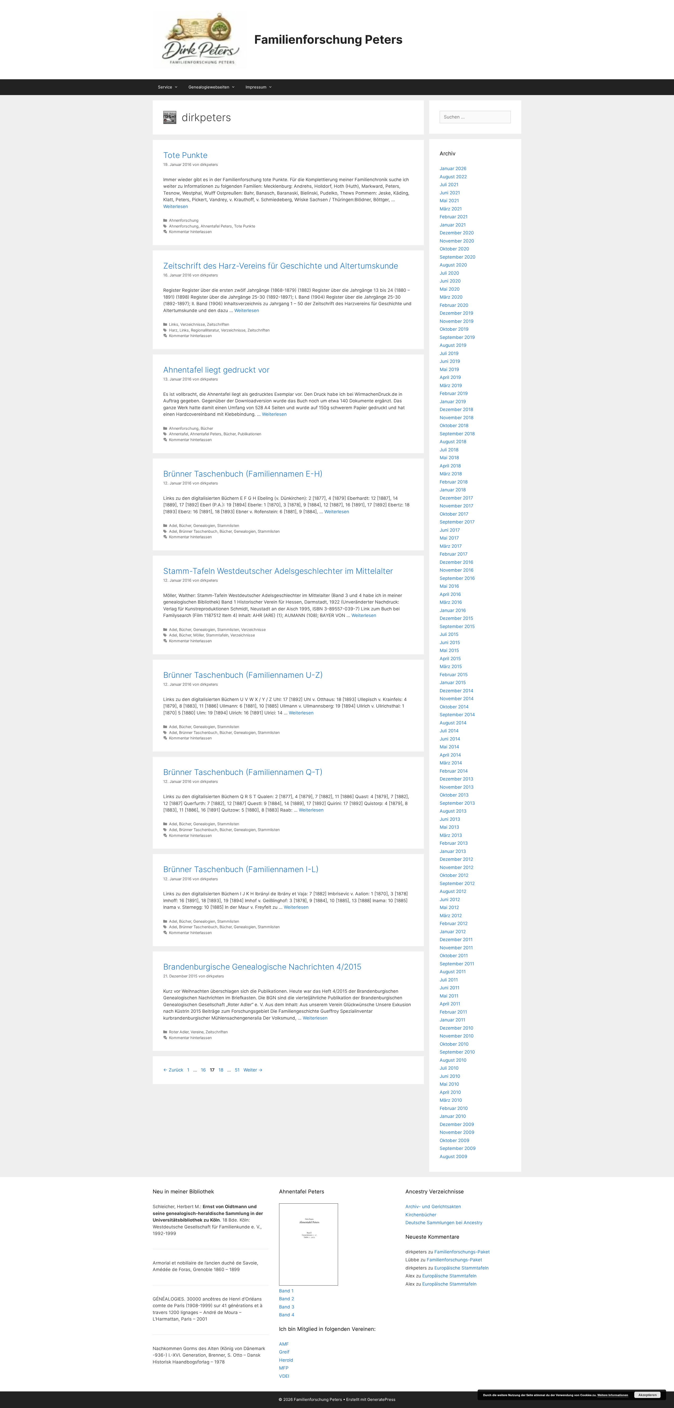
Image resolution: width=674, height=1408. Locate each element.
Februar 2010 (454, 1108)
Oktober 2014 (454, 706)
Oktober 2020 (454, 248)
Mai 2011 (449, 996)
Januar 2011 (452, 1019)
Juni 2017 (450, 530)
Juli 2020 (449, 273)
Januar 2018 (453, 489)
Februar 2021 (454, 216)
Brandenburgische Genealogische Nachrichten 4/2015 (262, 966)
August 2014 (453, 722)
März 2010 (451, 1100)
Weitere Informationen (612, 1395)
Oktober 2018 (454, 425)
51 (238, 1070)
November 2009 (457, 1132)
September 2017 (457, 522)
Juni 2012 (450, 899)
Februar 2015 (454, 674)
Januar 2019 (453, 401)
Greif (284, 1352)
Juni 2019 (450, 361)
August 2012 (453, 891)
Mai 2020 (450, 289)
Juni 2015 (450, 642)
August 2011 (453, 971)
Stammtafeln (217, 635)
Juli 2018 (449, 449)
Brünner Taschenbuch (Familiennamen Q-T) (243, 772)
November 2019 (457, 321)
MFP (284, 1368)
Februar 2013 (454, 843)
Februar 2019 (454, 393)
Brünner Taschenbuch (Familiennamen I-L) (241, 869)
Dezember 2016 (456, 562)
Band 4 (286, 1314)
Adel (173, 525)
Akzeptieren (647, 1394)
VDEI (284, 1376)
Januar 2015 (453, 682)
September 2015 (457, 626)
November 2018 (456, 417)
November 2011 (456, 947)
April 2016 (450, 594)
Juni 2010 (450, 1076)
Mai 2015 (449, 650)
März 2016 (451, 602)
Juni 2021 (450, 192)
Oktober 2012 (454, 875)
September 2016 (457, 578)
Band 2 (286, 1298)
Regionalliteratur (205, 330)
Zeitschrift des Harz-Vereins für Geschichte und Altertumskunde (280, 265)
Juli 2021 (449, 184)
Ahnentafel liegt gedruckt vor (216, 369)
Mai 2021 (449, 200)
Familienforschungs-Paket (462, 1251)
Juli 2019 (449, 353)
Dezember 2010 (456, 1028)
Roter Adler (179, 1032)
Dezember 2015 (456, 618)
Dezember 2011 (456, 939)
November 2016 (457, 570)
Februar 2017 (454, 554)
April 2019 (450, 377)
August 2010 (453, 1060)
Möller (198, 635)
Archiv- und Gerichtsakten (433, 1206)
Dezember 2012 (456, 859)
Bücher (207, 428)
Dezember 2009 (457, 1124)
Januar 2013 (453, 851)
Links (173, 324)
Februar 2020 (454, 305)
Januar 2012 (453, 931)
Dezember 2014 (456, 690)
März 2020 (451, 297)
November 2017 (456, 505)
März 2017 (451, 546)
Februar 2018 (454, 482)
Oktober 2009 (454, 1140)
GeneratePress (381, 1399)
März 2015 (451, 666)
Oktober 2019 (454, 329)
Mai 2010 (449, 1084)
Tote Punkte (185, 155)
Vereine (197, 1032)
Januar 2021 (453, 225)
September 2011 (457, 963)
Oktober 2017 (454, 514)
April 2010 (450, 1092)
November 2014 (457, 698)
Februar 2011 (453, 1012)
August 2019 (453, 345)
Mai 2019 (449, 369)
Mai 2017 (449, 538)
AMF (284, 1344)
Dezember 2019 (456, 313)
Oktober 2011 (454, 955)
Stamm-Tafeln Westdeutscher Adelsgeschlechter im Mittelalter (278, 571)
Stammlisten (228, 525)
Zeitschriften (218, 324)
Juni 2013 (450, 819)
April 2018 (450, 465)
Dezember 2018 (456, 409)
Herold (286, 1360)
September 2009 (458, 1148)
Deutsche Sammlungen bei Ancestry (443, 1222)
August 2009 (453, 1156)
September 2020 (457, 257)
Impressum (256, 87)
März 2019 (451, 385)
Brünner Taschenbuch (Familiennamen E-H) (243, 473)
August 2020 (453, 265)
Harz (173, 330)
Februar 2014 (454, 771)
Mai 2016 (449, 586)
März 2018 (451, 473)
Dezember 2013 (456, 779)
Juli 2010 (449, 1068)
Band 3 (286, 1307)
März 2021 (451, 208)
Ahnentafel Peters (216, 226)
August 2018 (453, 441)
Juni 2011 (449, 987)
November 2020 (457, 241)
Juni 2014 (450, 739)
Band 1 (286, 1290)
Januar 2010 (453, 1116)
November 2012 (456, 867)
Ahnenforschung (184, 220)
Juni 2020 (450, 281)
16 (204, 1070)
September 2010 (457, 1052)
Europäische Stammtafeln (461, 1268)
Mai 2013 (449, 827)
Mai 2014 (449, 746)
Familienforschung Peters (328, 39)
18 (221, 1070)
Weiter (253, 1070)
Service (165, 87)
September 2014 (457, 714)
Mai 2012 (449, 907)
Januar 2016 (453, 610)
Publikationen (249, 434)
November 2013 (457, 787)
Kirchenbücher (420, 1214)
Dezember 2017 (456, 498)
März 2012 (451, 915)
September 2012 (457, 883)
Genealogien (204, 525)
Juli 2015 (449, 634)
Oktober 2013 (454, 795)
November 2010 (457, 1036)
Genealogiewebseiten (209, 87)
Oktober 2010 (454, 1044)
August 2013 (453, 811)
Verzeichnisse (192, 324)
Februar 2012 (454, 923)
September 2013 (457, 803)
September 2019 (457, 337)
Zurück (173, 1070)
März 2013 (451, 835)
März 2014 (451, 762)
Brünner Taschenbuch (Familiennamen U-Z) (243, 675)
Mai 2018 (449, 457)
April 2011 (450, 1003)
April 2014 (450, 755)
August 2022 (453, 176)
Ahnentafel (178, 434)
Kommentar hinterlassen (190, 231)
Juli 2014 (449, 730)
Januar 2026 (453, 168)
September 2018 (457, 433)
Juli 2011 (449, 979)
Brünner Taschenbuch (198, 531)
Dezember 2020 (457, 232)
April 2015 (450, 658)
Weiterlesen (175, 206)
